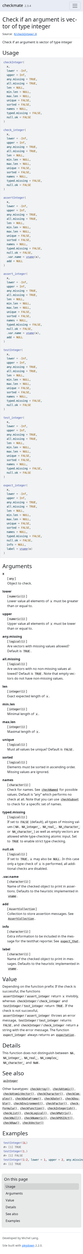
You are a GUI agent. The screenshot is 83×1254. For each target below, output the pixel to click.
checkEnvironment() (28, 1103)
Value (10, 1200)
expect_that (69, 941)
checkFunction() (32, 1108)
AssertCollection (21, 918)
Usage (10, 1186)
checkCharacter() (50, 1093)
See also (12, 1214)
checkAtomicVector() (18, 1093)
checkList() (12, 1113)
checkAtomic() (63, 1089)
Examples (13, 1221)
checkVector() (33, 1122)
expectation (65, 1035)
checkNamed (50, 789)
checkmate (12, 5)
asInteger (10, 1081)
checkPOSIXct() (61, 1118)
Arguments (14, 1193)
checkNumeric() (35, 1118)
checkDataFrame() (28, 1098)
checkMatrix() (60, 1113)
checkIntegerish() (61, 1108)
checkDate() (53, 1098)
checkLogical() (35, 1113)
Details (11, 1207)
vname (30, 256)
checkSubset (70, 799)
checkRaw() (11, 1122)
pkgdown (28, 1245)
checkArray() (40, 1089)
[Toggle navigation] (75, 6)
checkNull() (12, 1118)
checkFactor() (56, 1103)
